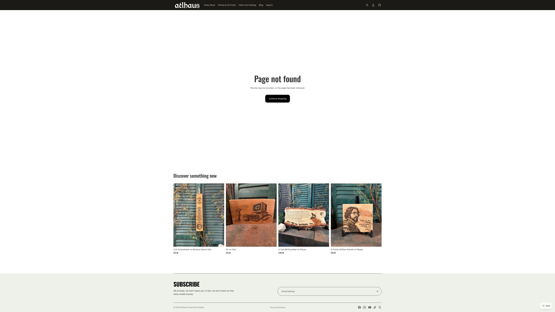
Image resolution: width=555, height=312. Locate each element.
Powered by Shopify (195, 307)
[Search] (367, 5)
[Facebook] (359, 307)
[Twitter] (380, 307)
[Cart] (379, 5)
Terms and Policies (277, 307)
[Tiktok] (375, 307)
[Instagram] (364, 307)
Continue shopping (277, 98)
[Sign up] (377, 291)
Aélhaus (183, 307)
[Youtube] (369, 307)
